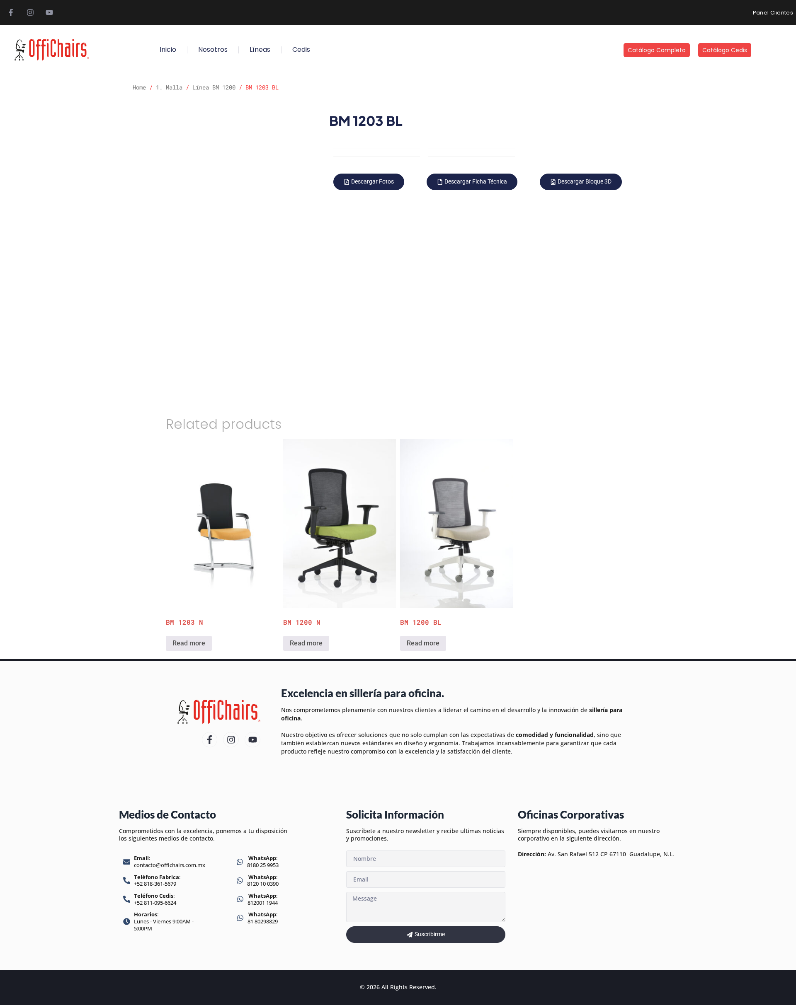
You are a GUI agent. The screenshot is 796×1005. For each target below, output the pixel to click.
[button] (368, 182)
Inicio (168, 49)
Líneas (260, 49)
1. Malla (169, 87)
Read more (188, 643)
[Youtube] (49, 12)
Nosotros (213, 49)
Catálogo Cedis (724, 50)
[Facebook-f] (10, 12)
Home (139, 87)
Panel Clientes (773, 13)
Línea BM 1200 (213, 87)
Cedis (301, 49)
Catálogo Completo (657, 50)
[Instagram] (29, 12)
